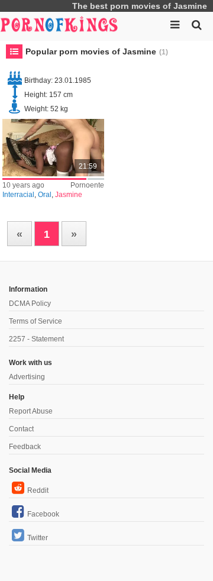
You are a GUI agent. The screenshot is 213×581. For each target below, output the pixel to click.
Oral (44, 195)
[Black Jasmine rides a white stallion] (53, 147)
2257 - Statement (36, 339)
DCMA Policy (30, 303)
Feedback (25, 447)
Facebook (43, 514)
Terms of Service (35, 321)
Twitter (37, 538)
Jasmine (68, 195)
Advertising (27, 377)
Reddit (38, 490)
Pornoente (87, 185)
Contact (21, 429)
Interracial (18, 195)
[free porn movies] (59, 23)
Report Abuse (31, 411)
